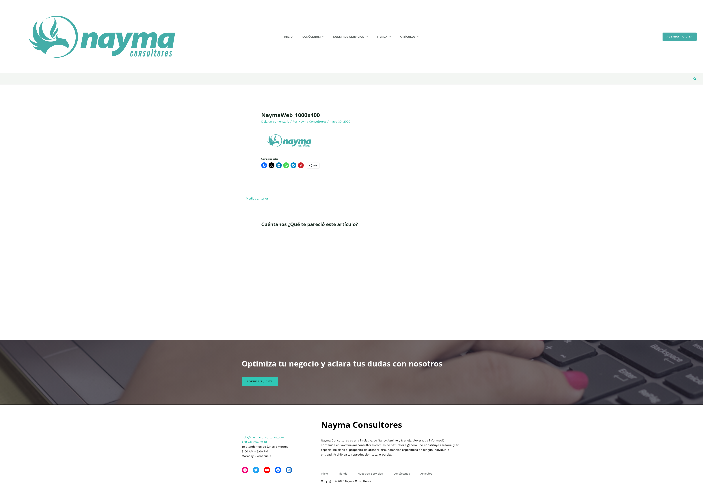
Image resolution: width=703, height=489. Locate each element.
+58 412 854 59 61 (254, 442)
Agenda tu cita (260, 381)
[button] (322, 37)
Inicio (288, 36)
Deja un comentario (275, 121)
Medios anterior (255, 198)
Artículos (408, 36)
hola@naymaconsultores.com (263, 437)
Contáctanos (401, 473)
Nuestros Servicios (348, 36)
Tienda (382, 36)
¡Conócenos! (311, 36)
